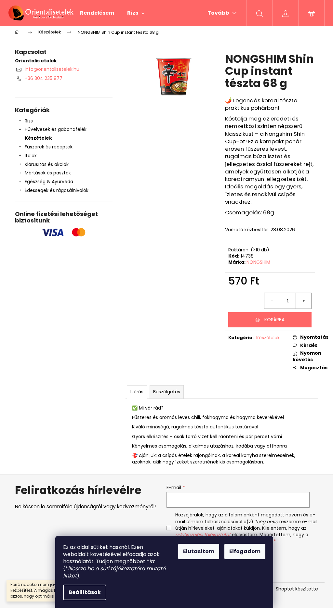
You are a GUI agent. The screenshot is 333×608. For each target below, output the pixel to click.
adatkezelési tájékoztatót (203, 534)
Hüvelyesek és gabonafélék (56, 129)
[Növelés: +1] (303, 301)
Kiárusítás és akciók (47, 164)
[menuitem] (97, 13)
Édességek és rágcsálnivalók (56, 190)
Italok (31, 155)
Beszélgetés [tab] (166, 391)
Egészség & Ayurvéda (49, 181)
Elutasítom (198, 551)
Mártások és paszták (48, 173)
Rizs (29, 121)
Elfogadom (244, 551)
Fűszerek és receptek (49, 147)
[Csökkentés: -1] (272, 301)
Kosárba (274, 319)
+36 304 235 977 (43, 78)
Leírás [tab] (136, 391)
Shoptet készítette (297, 589)
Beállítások (85, 592)
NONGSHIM (258, 262)
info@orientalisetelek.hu (52, 69)
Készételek (38, 138)
